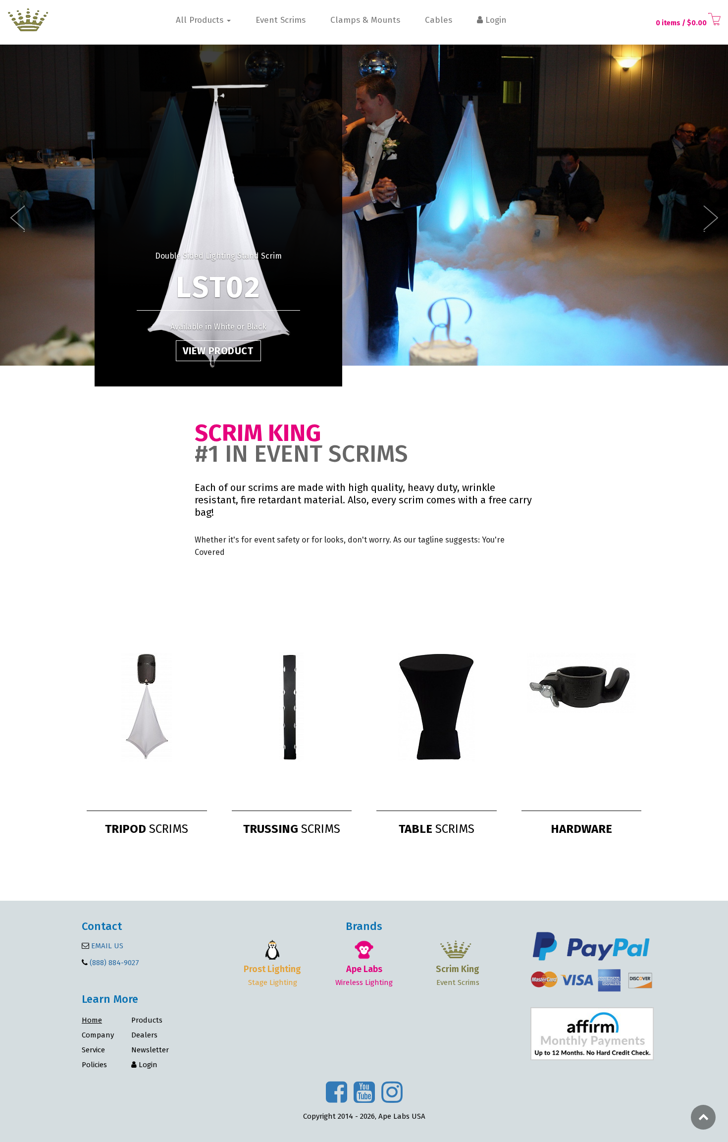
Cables (438, 20)
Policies (94, 1064)
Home (92, 1020)
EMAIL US (106, 945)
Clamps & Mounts (365, 20)
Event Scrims (281, 20)
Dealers (144, 1035)
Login (495, 20)
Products (146, 1020)
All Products (201, 20)
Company (98, 1035)
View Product (218, 351)
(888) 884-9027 (114, 962)
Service (93, 1049)
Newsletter (150, 1049)
